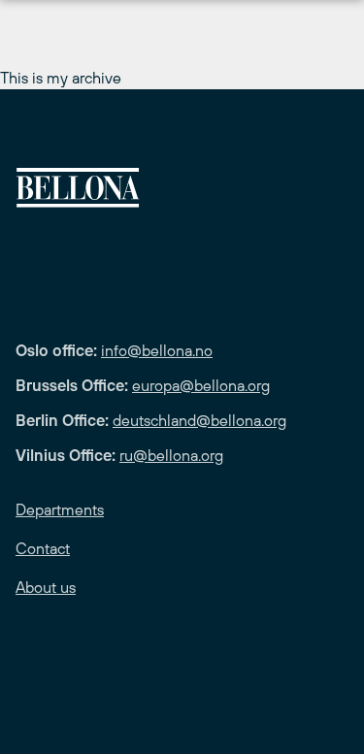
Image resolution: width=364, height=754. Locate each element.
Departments (60, 509)
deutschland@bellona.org (199, 420)
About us (46, 587)
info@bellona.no (157, 350)
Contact (43, 548)
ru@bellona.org (171, 455)
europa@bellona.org (201, 385)
